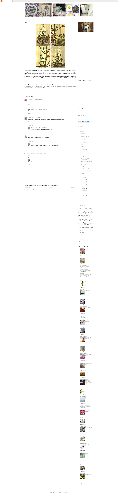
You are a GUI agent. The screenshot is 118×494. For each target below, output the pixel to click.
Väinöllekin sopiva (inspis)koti (85, 406)
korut (79, 216)
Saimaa (86, 453)
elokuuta (83, 182)
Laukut (85, 219)
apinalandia (82, 327)
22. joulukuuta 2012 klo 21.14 (36, 152)
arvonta (89, 207)
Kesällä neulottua (83, 316)
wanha (81, 233)
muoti (79, 223)
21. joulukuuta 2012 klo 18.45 (38, 99)
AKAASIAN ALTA (83, 426)
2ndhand (80, 205)
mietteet (80, 222)
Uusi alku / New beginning (84, 266)
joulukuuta (83, 133)
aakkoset (87, 205)
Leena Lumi (30, 99)
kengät (92, 213)
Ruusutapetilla (82, 473)
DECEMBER (83, 173)
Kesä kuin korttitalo (88, 427)
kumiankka (80, 218)
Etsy (90, 208)
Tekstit (81, 239)
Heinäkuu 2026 (87, 249)
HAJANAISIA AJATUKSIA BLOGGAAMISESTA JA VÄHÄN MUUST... (87, 138)
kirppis (88, 215)
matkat (86, 220)
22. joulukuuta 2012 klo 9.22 (37, 117)
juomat (91, 212)
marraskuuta (83, 177)
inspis (87, 211)
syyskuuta (83, 181)
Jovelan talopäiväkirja (84, 336)
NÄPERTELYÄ (83, 164)
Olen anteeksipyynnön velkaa (85, 270)
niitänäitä (91, 223)
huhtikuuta (83, 190)
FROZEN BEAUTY (84, 163)
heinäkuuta (83, 184)
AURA (81, 464)
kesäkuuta (83, 186)
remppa (90, 226)
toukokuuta (83, 188)
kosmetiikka (87, 216)
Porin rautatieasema (88, 436)
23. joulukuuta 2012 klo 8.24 (41, 109)
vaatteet (81, 230)
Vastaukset (31, 107)
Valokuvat (81, 232)
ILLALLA (82, 154)
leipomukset (91, 219)
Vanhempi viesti (73, 187)
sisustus (86, 227)
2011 (81, 198)
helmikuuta (83, 193)
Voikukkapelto (82, 319)
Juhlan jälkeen (87, 418)
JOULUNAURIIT (84, 175)
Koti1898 (29, 117)
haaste (79, 209)
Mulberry (88, 222)
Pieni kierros (87, 281)
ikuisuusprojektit (81, 211)
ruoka (79, 227)
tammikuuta (83, 195)
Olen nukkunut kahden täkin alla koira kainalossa (88, 372)
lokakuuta (83, 179)
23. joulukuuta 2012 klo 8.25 (41, 127)
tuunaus (89, 229)
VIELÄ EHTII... (83, 156)
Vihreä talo (82, 289)
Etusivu (50, 187)
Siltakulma (82, 417)
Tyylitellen (82, 452)
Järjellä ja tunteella (83, 353)
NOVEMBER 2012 (84, 166)
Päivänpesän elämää (84, 269)
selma (29, 152)
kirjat (82, 215)
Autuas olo (82, 280)
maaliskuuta (83, 192)
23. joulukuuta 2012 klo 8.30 (41, 160)
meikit (91, 220)
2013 (81, 129)
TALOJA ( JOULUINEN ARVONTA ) (87, 161)
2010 (81, 199)
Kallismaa (80, 213)
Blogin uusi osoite (83, 483)
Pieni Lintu (82, 248)
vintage (92, 232)
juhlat (86, 212)
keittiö (87, 213)
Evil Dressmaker (83, 265)
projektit (84, 226)
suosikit (79, 229)
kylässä (86, 218)
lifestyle (81, 220)
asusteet (80, 208)
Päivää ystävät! (87, 307)
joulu (81, 212)
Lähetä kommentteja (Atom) (32, 189)
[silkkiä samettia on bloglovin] (84, 122)
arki (84, 207)
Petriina (32, 109)
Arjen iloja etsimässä (84, 409)
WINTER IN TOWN (84, 151)
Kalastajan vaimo (83, 315)
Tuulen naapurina (83, 370)
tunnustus (84, 229)
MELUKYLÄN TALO (83, 396)
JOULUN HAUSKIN (84, 142)
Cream (85, 208)
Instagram (91, 211)
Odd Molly (84, 224)
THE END (82, 134)
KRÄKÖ (26, 22)
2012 (81, 131)
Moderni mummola (83, 443)
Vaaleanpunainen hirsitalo (85, 405)
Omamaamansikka (83, 306)
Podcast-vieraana (88, 290)
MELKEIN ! (83, 144)
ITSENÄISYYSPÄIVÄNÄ (85, 168)
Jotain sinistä (82, 344)
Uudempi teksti (27, 187)
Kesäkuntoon (87, 328)
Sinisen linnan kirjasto (84, 379)
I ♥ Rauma (87, 465)
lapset (79, 219)
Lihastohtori (82, 273)
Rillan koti (82, 460)
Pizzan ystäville (88, 474)
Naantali (84, 223)
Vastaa (29, 104)
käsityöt (90, 218)
